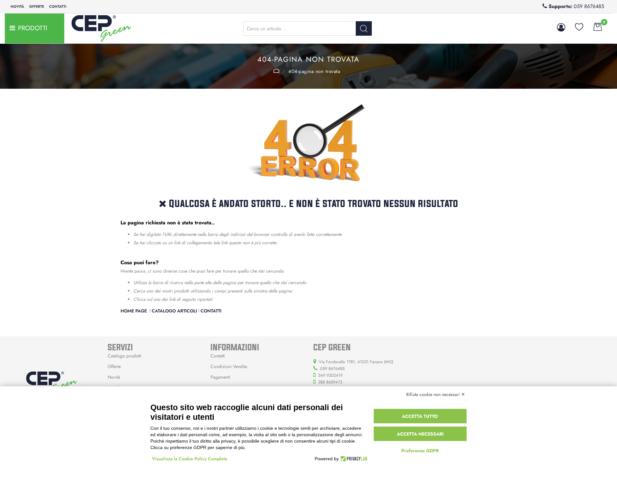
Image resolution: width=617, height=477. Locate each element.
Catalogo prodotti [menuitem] (124, 356)
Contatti (211, 311)
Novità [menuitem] (17, 6)
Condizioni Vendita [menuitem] (228, 366)
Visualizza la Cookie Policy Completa (189, 458)
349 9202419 (330, 375)
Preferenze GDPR (420, 450)
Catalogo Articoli (174, 311)
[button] (364, 28)
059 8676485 (589, 6)
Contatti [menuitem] (57, 6)
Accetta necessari (420, 434)
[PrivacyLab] (353, 458)
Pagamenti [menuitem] (220, 377)
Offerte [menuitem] (36, 6)
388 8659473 (330, 382)
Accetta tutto (420, 416)
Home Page (277, 70)
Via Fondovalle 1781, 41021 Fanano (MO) (356, 362)
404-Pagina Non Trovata (314, 71)
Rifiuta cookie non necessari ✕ (435, 394)
